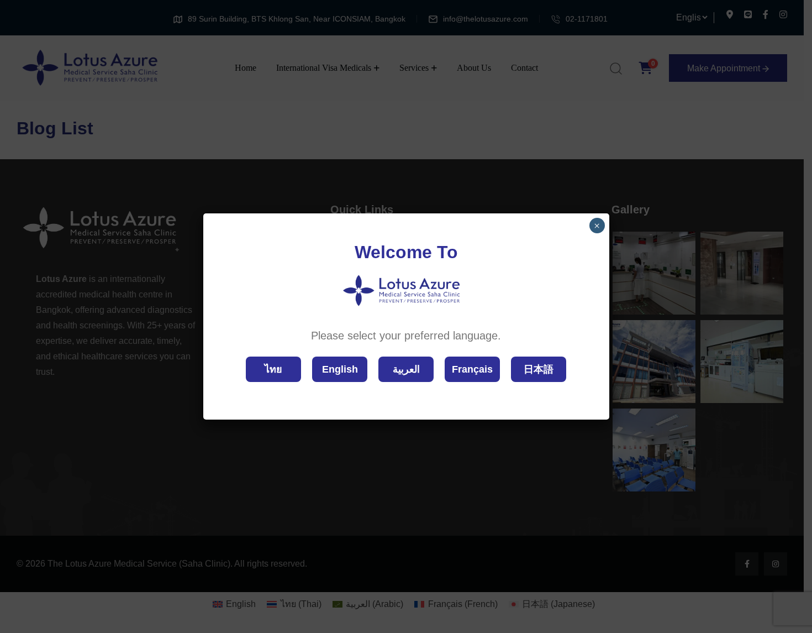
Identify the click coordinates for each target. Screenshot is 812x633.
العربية (406, 369)
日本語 (538, 369)
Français (472, 369)
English (340, 369)
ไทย (273, 369)
